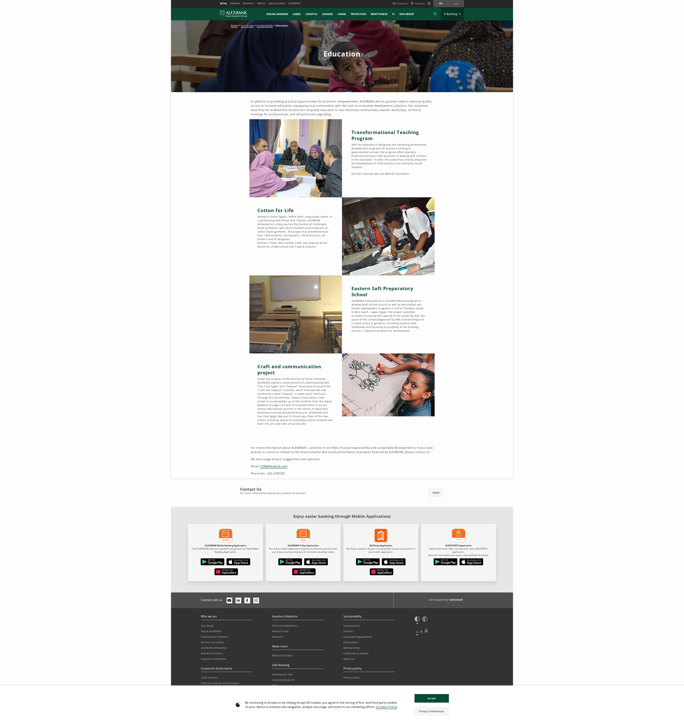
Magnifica (248, 3)
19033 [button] (436, 492)
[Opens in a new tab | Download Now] (213, 562)
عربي (456, 3)
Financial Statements (284, 625)
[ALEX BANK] (233, 14)
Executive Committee (213, 659)
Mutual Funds (280, 631)
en (440, 3)
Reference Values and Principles (220, 683)
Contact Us (402, 3)
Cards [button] (297, 14)
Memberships (351, 647)
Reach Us (348, 659)
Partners (348, 631)
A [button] (417, 632)
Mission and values (212, 642)
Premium (235, 3)
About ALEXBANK (211, 631)
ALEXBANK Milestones (214, 647)
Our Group (406, 14)
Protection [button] (358, 14)
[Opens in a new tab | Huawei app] (226, 572)
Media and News (282, 655)
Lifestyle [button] (311, 14)
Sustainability (264, 25)
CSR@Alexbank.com (273, 466)
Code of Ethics (209, 677)
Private (261, 3)
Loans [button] (342, 14)
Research (277, 636)
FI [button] (393, 14)
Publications (350, 642)
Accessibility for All (283, 680)
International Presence (214, 636)
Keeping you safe (282, 674)
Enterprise (295, 3)
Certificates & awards (356, 653)
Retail (223, 3)
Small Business (277, 3)
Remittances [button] (379, 14)
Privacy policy (351, 677)
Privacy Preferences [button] (431, 711)
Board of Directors (212, 653)
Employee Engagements (357, 636)
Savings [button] (327, 14)
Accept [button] (432, 698)
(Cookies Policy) (386, 707)
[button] (435, 14)
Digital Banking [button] (277, 14)
